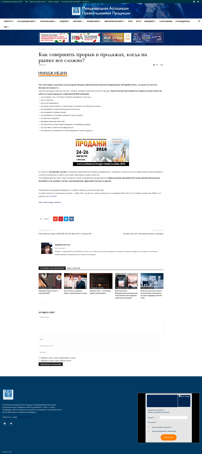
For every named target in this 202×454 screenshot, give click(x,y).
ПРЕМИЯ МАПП (93, 21)
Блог (130, 21)
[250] (116, 37)
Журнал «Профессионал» (38, 1)
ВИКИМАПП (149, 21)
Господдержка (182, 21)
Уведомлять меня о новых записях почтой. (56, 361)
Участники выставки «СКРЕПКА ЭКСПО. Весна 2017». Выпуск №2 (65, 234)
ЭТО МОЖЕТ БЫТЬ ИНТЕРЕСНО (52, 268)
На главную (43, 49)
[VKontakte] (198, 1)
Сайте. (54, 196)
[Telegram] (194, 1)
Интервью (68, 288)
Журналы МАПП (47, 21)
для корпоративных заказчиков (164, 431)
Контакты (86, 1)
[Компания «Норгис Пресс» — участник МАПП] (50, 281)
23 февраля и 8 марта (46, 288)
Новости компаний (55, 49)
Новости (8, 21)
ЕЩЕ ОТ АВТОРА (73, 268)
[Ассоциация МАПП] (101, 11)
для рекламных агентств (161, 427)
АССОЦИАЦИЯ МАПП (26, 21)
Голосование (165, 21)
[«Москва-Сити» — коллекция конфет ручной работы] (101, 281)
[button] (199, 21)
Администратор (62, 244)
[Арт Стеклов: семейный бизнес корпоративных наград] (75, 281)
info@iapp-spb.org (24, 417)
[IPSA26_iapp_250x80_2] (85, 37)
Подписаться (169, 437)
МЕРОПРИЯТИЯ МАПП (114, 21)
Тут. (102, 190)
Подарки (64, 21)
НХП (5, 27)
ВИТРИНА (77, 21)
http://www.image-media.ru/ (50, 202)
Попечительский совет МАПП (70, 1)
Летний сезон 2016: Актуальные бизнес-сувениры (143, 234)
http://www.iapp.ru (60, 248)
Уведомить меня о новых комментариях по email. (58, 358)
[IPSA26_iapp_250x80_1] (54, 37)
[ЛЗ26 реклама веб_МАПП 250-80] (147, 37)
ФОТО (138, 21)
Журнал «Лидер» (53, 1)
